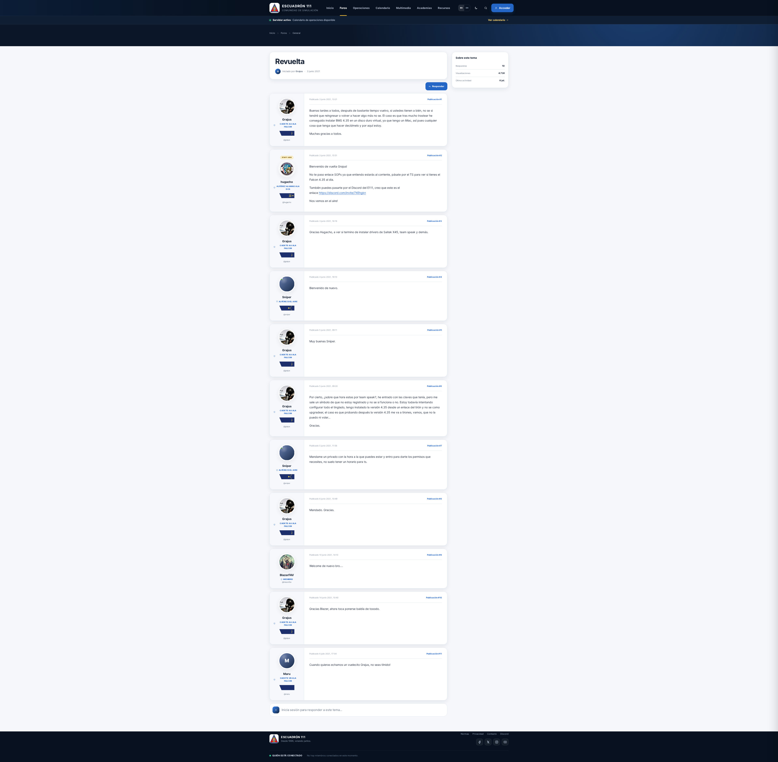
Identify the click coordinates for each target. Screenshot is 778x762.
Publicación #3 (434, 221)
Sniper (286, 297)
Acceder (504, 8)
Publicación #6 (434, 386)
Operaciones (361, 8)
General (296, 33)
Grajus (287, 119)
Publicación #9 (434, 555)
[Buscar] (486, 8)
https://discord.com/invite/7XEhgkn (342, 192)
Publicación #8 (434, 498)
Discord (504, 733)
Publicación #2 (434, 155)
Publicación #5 (434, 330)
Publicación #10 (434, 597)
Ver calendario (496, 19)
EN (467, 8)
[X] (488, 742)
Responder (438, 86)
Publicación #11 (434, 653)
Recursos (444, 8)
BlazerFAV (287, 575)
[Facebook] (479, 742)
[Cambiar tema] (476, 8)
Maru (287, 674)
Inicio (330, 8)
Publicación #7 (434, 445)
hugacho (287, 182)
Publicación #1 (434, 99)
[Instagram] (496, 742)
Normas (465, 733)
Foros (343, 8)
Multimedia (403, 8)
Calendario (383, 8)
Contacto (492, 733)
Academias (424, 8)
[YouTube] (505, 742)
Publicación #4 (434, 277)
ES (461, 8)
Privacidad (478, 733)
